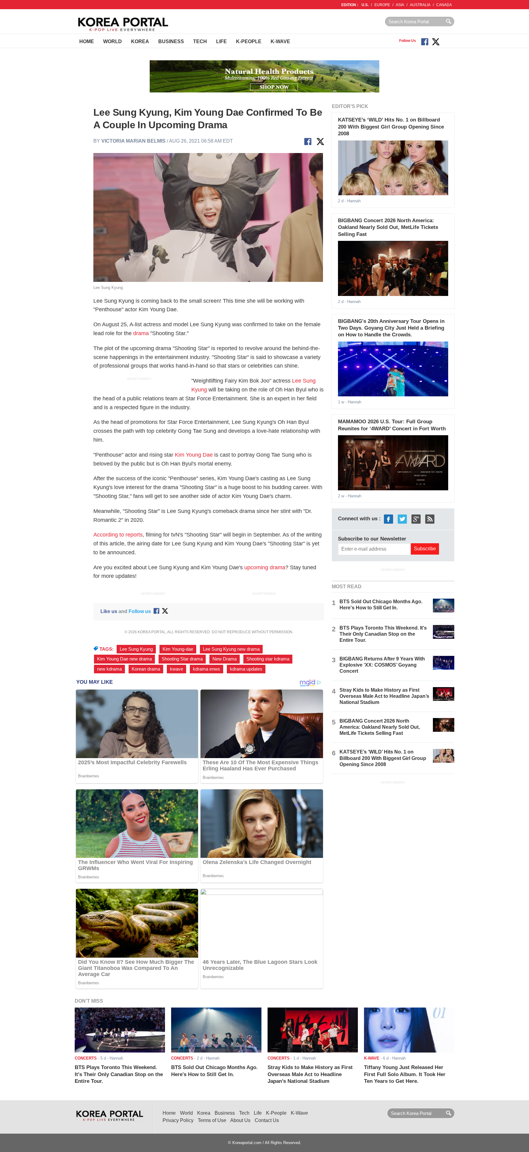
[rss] (430, 519)
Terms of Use (212, 1120)
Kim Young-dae (178, 649)
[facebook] (388, 519)
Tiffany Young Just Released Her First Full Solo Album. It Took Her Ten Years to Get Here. (404, 1074)
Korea (140, 41)
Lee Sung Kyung (136, 649)
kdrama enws (206, 669)
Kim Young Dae (194, 455)
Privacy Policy (178, 1120)
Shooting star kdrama (267, 658)
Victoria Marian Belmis (133, 141)
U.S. (365, 5)
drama (141, 333)
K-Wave (280, 41)
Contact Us (267, 1120)
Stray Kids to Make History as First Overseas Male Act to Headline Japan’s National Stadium (384, 696)
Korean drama (146, 669)
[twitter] (402, 519)
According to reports (118, 535)
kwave (176, 669)
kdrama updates (246, 669)
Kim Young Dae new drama (124, 658)
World (112, 41)
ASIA (400, 5)
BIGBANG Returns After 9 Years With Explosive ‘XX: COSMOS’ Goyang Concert (382, 665)
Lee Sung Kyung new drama (231, 649)
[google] (416, 519)
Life (221, 41)
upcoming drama (264, 567)
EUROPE (382, 5)
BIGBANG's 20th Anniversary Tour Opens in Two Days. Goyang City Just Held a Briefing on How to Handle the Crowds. (391, 328)
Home (86, 41)
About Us (240, 1120)
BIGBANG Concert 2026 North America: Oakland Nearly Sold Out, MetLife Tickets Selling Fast (388, 227)
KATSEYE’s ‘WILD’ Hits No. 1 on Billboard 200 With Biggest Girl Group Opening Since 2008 (391, 127)
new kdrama (109, 669)
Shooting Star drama (182, 658)
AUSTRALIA (420, 5)
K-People (248, 41)
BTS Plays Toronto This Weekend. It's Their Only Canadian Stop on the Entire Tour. (383, 634)
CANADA (444, 5)
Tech (200, 41)
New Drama (224, 658)
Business (171, 41)
